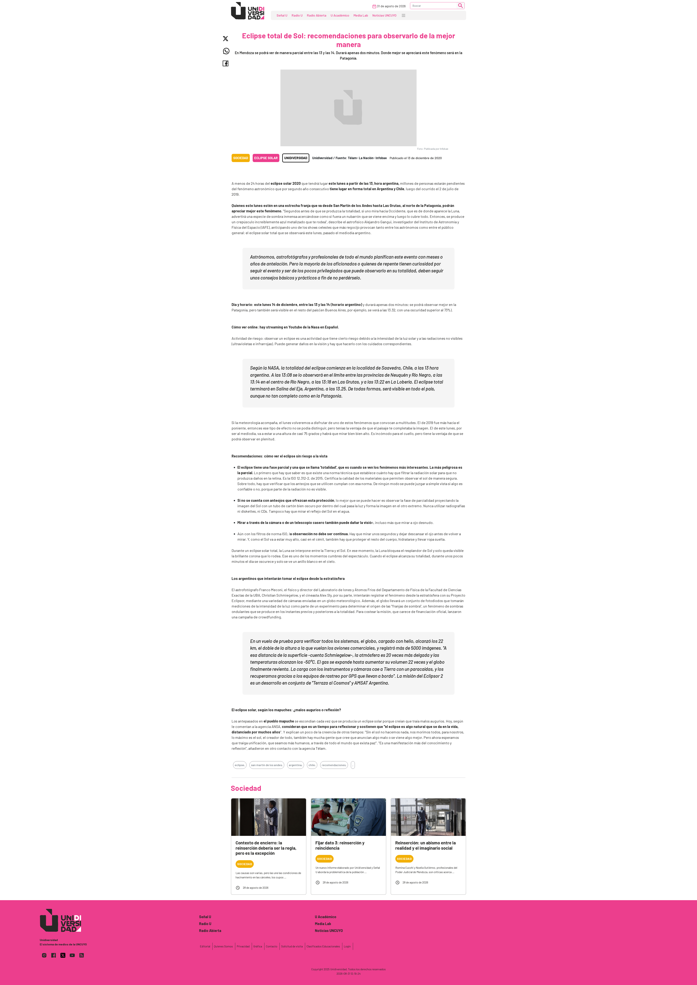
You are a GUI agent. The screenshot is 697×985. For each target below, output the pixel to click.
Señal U (282, 15)
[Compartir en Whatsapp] (226, 51)
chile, (312, 765)
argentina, (295, 765)
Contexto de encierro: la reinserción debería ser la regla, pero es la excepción (266, 848)
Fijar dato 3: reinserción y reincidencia (339, 845)
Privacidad (243, 946)
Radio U (297, 15)
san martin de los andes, (267, 765)
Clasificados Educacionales (323, 946)
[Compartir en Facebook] (226, 63)
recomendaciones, (334, 765)
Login (347, 946)
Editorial (205, 946)
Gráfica (257, 946)
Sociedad (240, 158)
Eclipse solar (266, 158)
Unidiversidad (295, 158)
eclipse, (240, 765)
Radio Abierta (316, 15)
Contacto (271, 946)
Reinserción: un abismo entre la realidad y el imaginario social (425, 845)
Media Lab (361, 15)
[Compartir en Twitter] (226, 39)
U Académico (340, 15)
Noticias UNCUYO (384, 15)
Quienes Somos (223, 946)
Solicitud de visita (292, 946)
